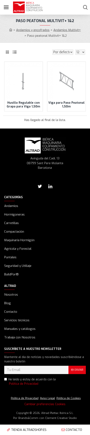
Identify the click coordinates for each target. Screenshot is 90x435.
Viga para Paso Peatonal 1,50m (66, 104)
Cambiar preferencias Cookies (45, 404)
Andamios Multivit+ (67, 30)
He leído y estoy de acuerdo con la (32, 381)
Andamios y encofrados (33, 30)
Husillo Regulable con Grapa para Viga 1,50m (23, 104)
